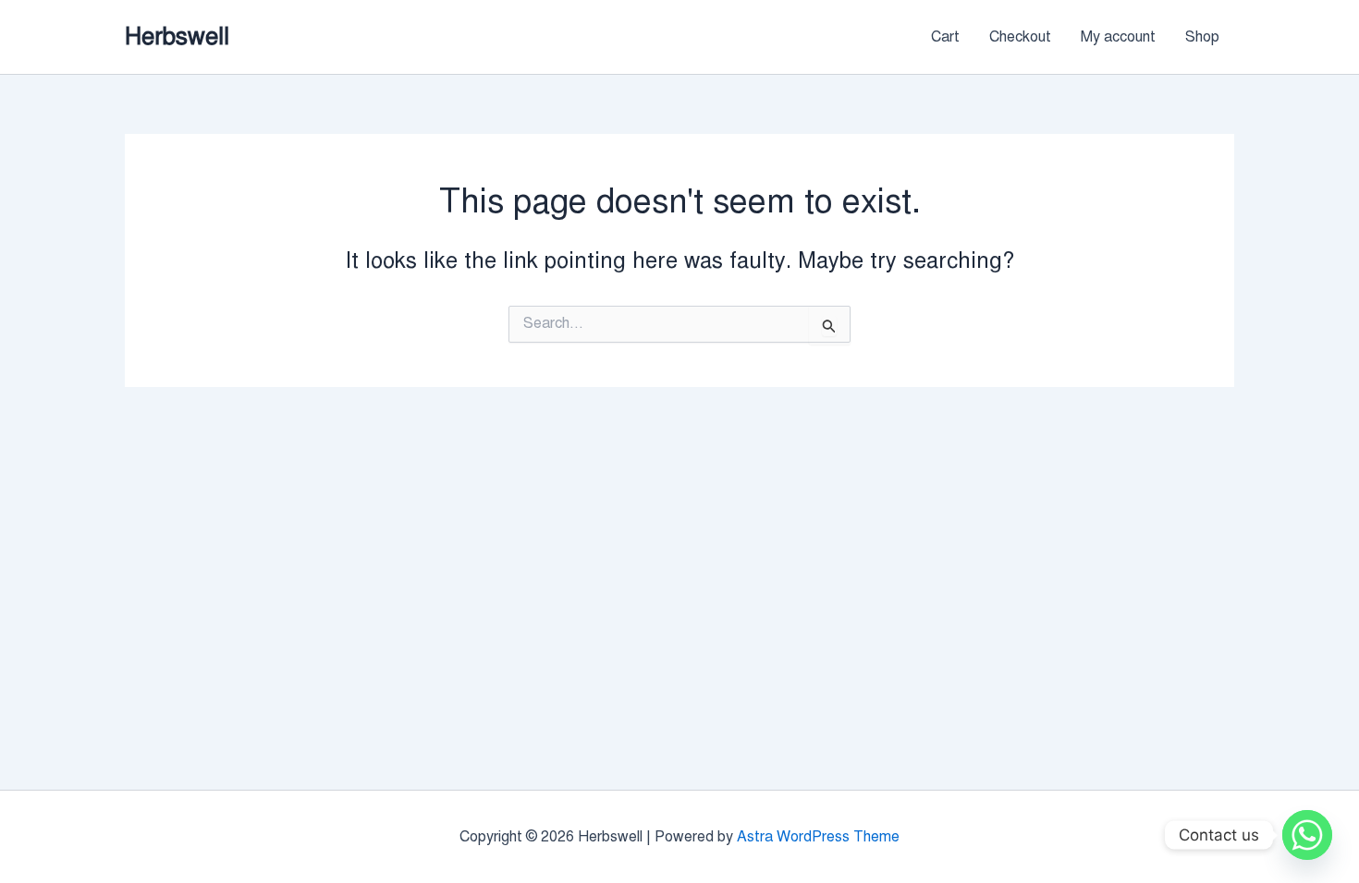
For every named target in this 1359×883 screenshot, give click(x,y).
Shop (1202, 37)
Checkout (1020, 37)
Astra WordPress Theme (818, 837)
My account (1118, 37)
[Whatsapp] (1307, 835)
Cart (945, 37)
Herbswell (177, 36)
